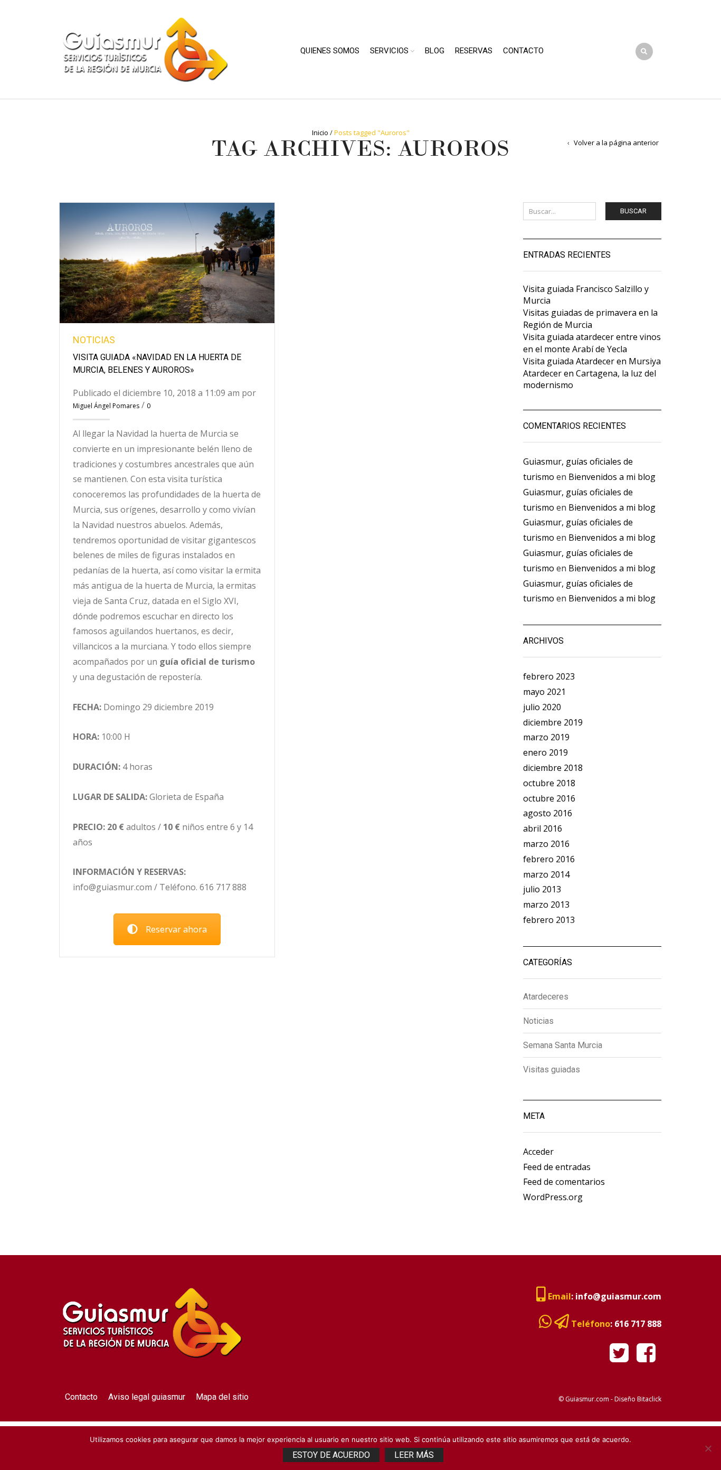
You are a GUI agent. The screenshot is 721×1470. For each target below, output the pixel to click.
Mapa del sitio (222, 1397)
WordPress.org (553, 1197)
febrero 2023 (549, 676)
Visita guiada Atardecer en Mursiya (592, 361)
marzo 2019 (546, 737)
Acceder (538, 1151)
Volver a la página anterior (616, 142)
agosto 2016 (547, 813)
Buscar (633, 211)
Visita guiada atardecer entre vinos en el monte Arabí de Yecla (592, 343)
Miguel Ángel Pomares (106, 405)
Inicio (320, 132)
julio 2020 (542, 707)
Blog (434, 50)
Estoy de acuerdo (331, 1455)
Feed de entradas (557, 1167)
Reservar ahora (176, 929)
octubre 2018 (549, 783)
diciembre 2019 (553, 722)
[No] (708, 1448)
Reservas (473, 50)
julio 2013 (542, 889)
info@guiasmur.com (618, 1296)
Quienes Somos (329, 50)
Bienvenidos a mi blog (612, 477)
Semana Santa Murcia (562, 1045)
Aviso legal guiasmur (146, 1397)
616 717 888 (637, 1324)
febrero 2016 (549, 859)
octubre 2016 (549, 798)
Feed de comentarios (564, 1182)
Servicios (389, 50)
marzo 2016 (546, 844)
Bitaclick (649, 1398)
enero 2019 (545, 752)
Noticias (94, 339)
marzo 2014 (546, 874)
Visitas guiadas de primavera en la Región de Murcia (590, 319)
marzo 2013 (546, 904)
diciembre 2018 (553, 768)
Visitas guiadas (551, 1069)
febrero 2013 (549, 920)
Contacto (523, 50)
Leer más (414, 1455)
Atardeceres (545, 997)
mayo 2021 (544, 692)
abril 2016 (542, 828)
